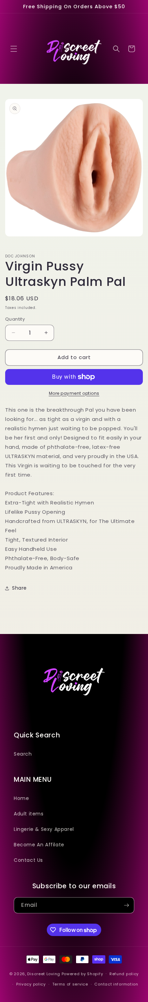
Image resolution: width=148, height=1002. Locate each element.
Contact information (116, 984)
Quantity (15, 319)
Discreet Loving (43, 973)
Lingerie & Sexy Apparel (44, 829)
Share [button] (19, 587)
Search (23, 753)
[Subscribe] (126, 905)
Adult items (29, 813)
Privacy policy (31, 984)
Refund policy (124, 974)
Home (21, 798)
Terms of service (70, 984)
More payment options (74, 393)
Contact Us (28, 860)
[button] (13, 48)
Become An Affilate (39, 844)
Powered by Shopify (82, 973)
